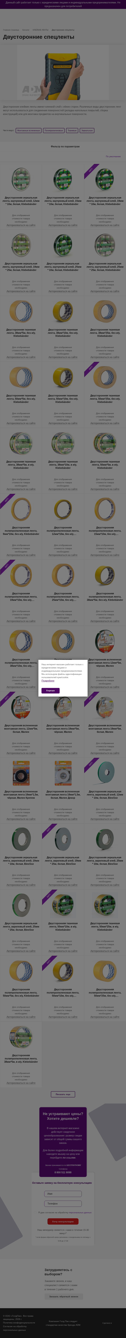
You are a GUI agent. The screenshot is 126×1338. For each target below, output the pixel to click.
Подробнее (47, 680)
